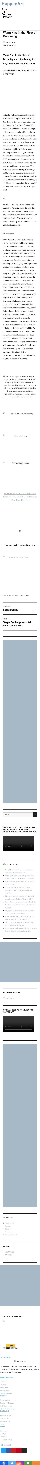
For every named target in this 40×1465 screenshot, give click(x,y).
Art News (13, 864)
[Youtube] (13, 1450)
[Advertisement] (20, 721)
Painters (7, 1229)
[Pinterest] (19, 1450)
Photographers (9, 1232)
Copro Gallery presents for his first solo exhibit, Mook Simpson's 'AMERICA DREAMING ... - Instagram (20, 905)
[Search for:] (18, 815)
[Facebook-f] (8, 1450)
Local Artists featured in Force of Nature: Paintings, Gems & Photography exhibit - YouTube (18, 890)
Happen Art (6, 595)
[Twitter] (3, 1450)
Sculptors (8, 1226)
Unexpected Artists (11, 1235)
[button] (3, 27)
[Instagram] (24, 1450)
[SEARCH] (35, 814)
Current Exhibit (24, 595)
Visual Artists (9, 1223)
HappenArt (13, 3)
